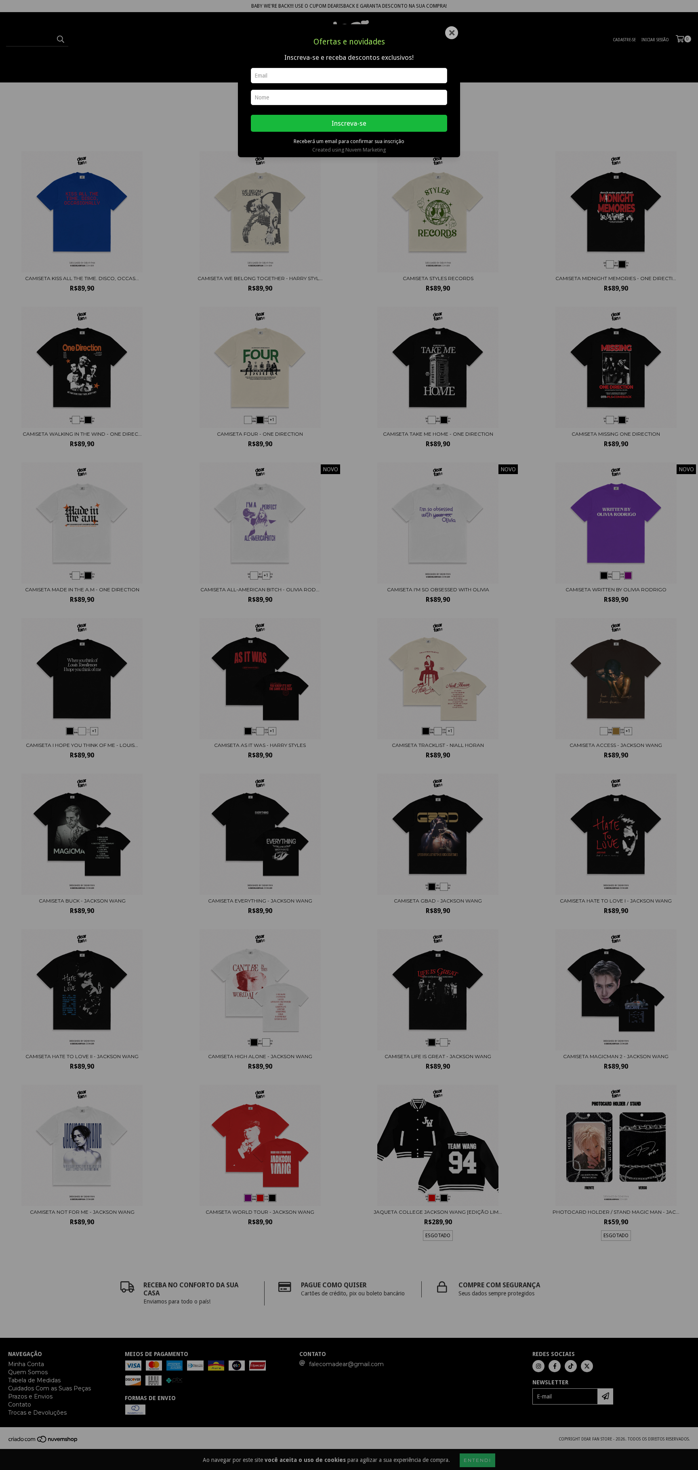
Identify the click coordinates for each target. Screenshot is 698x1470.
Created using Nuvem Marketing (349, 150)
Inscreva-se (349, 123)
